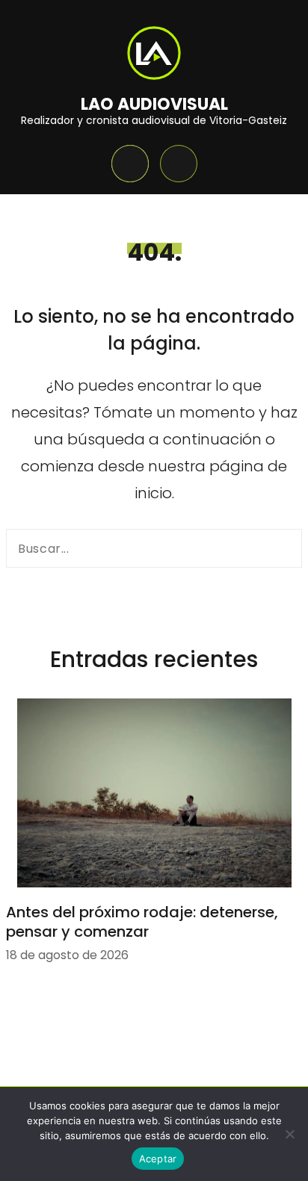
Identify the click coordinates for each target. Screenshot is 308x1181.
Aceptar (158, 1159)
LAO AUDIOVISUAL (154, 104)
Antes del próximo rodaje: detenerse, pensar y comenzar (142, 922)
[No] (289, 1133)
